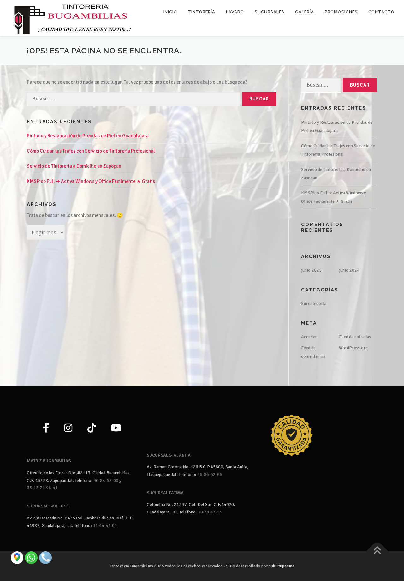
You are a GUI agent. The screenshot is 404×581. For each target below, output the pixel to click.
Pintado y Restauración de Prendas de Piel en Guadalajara (88, 136)
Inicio (170, 11)
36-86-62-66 (209, 474)
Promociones (341, 11)
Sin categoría (313, 303)
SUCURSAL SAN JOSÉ (48, 506)
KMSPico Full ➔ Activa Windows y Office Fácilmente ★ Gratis (91, 181)
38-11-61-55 (210, 512)
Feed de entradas (355, 336)
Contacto (381, 11)
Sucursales (269, 11)
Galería (304, 11)
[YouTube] (116, 428)
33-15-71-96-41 (42, 487)
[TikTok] (91, 428)
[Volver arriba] (377, 551)
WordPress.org (353, 347)
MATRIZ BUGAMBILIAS (49, 461)
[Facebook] (46, 428)
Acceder (309, 336)
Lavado (235, 11)
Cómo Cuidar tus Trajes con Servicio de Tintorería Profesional (91, 151)
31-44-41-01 (105, 525)
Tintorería (201, 11)
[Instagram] (68, 428)
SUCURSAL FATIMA (165, 492)
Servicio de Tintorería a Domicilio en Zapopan (74, 166)
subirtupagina (281, 566)
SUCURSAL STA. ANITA (169, 455)
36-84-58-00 (105, 480)
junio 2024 (349, 270)
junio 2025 (311, 270)
